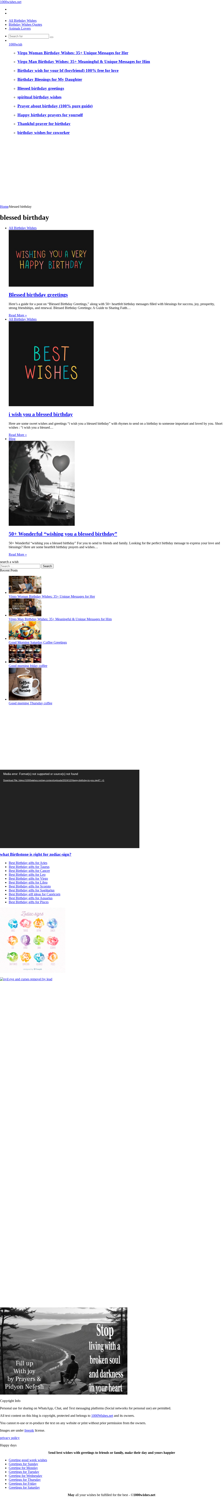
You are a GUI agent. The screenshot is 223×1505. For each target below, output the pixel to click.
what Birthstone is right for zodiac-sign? (35, 854)
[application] (69, 809)
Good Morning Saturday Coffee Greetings (38, 642)
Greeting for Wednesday (25, 1476)
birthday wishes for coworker (43, 132)
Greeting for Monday (23, 1468)
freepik (29, 1430)
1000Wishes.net (102, 1415)
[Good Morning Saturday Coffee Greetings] (25, 638)
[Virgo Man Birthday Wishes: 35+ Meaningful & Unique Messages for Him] (25, 615)
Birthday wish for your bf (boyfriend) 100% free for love (67, 70)
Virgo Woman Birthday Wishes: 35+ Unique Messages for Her (72, 53)
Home (4, 206)
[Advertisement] (111, 172)
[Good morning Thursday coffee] (25, 699)
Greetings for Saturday (24, 1487)
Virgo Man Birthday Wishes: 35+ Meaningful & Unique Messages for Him (83, 61)
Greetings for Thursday (25, 1479)
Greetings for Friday (23, 1483)
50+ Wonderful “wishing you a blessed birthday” (63, 534)
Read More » (18, 315)
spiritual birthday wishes (39, 97)
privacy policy (10, 1438)
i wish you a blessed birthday (41, 414)
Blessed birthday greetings (40, 88)
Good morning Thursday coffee (30, 703)
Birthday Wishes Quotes (25, 24)
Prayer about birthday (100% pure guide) (55, 106)
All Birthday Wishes (23, 20)
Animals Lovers (20, 28)
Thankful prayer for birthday (44, 123)
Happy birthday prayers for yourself (50, 115)
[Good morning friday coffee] (25, 662)
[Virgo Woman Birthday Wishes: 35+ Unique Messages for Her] (25, 592)
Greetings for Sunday (23, 1464)
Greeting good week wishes (28, 1460)
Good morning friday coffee (28, 666)
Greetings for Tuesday (24, 1472)
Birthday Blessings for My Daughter (49, 79)
